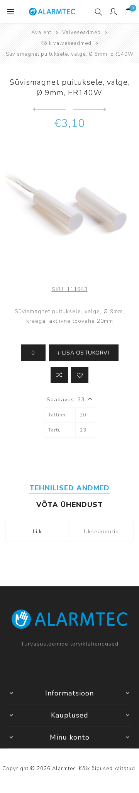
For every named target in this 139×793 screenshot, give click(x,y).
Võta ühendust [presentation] (69, 504)
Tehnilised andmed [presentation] (69, 488)
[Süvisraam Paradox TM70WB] (89, 109)
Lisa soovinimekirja (79, 375)
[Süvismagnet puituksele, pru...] (49, 109)
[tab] (69, 488)
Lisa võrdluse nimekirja (59, 375)
